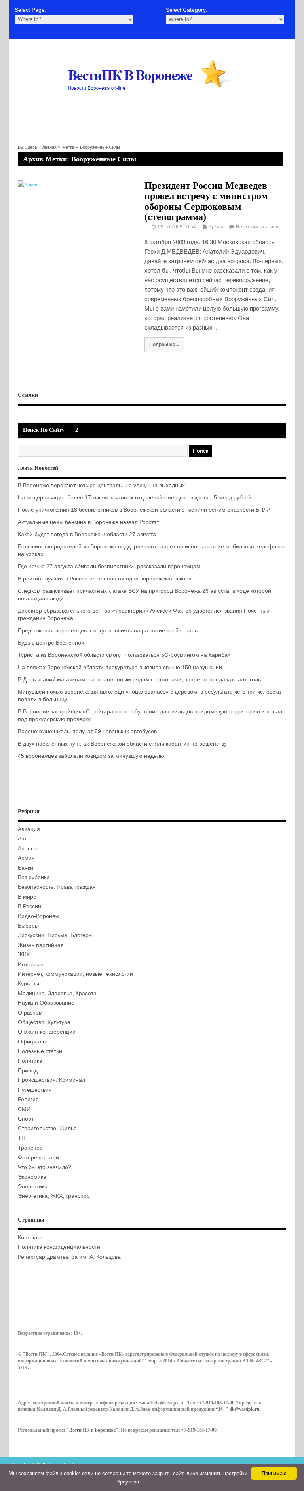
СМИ (24, 1109)
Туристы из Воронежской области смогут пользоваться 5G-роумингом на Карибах (124, 655)
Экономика (32, 1177)
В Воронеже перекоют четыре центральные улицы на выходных (101, 485)
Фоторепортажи (38, 1158)
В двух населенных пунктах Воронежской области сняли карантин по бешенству (122, 744)
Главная (48, 147)
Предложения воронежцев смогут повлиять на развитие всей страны (108, 631)
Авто (24, 839)
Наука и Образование (46, 1003)
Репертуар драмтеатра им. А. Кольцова (69, 1257)
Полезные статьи (40, 1051)
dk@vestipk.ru (244, 1409)
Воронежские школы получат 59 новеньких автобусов (87, 731)
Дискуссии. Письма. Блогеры (55, 935)
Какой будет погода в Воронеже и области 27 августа (87, 534)
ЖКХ (24, 955)
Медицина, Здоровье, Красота (57, 993)
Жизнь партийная (41, 945)
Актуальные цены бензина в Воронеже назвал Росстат (88, 522)
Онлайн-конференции (47, 1032)
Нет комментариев (257, 227)
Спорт (26, 1119)
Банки (25, 868)
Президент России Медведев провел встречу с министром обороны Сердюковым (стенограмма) (206, 201)
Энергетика (33, 1186)
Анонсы (28, 849)
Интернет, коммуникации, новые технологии (75, 974)
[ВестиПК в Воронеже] (152, 105)
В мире (27, 897)
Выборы (28, 926)
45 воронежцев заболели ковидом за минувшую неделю (91, 756)
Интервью (31, 964)
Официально (35, 1042)
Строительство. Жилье (47, 1128)
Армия (216, 227)
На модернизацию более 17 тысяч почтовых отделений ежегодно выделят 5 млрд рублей (135, 498)
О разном (30, 1013)
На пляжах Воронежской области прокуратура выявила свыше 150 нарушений (120, 667)
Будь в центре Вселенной (51, 643)
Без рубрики (33, 877)
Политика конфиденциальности (59, 1247)
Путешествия (35, 1090)
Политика (30, 1061)
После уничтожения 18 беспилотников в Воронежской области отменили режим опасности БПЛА (144, 510)
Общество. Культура (44, 1022)
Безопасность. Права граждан (57, 887)
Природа (29, 1071)
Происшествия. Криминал (51, 1080)
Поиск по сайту (44, 430)
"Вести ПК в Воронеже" (92, 1430)
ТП (21, 1138)
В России (29, 906)
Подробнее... (164, 344)
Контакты (30, 1238)
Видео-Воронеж (38, 916)
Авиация (29, 829)
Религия (28, 1099)
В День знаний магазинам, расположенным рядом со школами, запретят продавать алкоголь (139, 680)
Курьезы (28, 983)
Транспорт (31, 1148)
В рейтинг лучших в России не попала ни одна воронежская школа (105, 579)
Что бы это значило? (44, 1167)
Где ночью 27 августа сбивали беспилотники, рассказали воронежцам (109, 566)
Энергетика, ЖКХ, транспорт (55, 1196)
